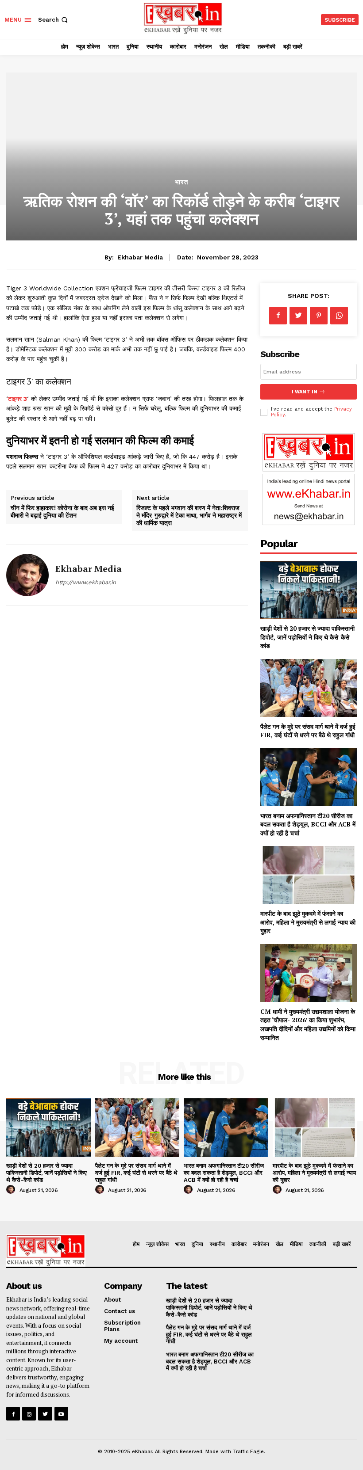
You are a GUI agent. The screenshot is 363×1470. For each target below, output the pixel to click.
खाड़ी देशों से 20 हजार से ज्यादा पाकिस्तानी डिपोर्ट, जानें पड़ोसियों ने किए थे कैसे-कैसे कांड (307, 637)
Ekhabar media (140, 257)
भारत (181, 182)
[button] (54, 19)
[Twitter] (298, 315)
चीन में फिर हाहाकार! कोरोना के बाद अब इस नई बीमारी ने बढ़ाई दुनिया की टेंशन (62, 511)
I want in (304, 392)
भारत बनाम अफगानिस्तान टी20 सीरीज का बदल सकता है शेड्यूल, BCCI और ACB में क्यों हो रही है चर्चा (307, 824)
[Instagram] (29, 1413)
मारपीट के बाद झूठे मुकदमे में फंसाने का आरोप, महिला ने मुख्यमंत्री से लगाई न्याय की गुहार (307, 922)
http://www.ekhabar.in (85, 582)
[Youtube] (61, 1413)
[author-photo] (12, 1190)
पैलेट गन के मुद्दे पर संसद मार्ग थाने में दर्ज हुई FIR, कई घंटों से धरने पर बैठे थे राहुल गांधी (307, 730)
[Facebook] (278, 315)
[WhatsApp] (339, 315)
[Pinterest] (319, 315)
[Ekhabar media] (27, 575)
